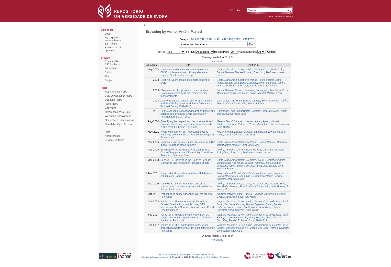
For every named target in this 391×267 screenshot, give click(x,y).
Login (108, 33)
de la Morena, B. (280, 186)
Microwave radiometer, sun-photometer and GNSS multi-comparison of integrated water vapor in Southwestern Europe (184, 72)
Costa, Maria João (273, 69)
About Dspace (113, 136)
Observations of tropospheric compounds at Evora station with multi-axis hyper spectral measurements (184, 93)
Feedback (225, 257)
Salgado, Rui (251, 85)
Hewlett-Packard (210, 257)
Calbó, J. (243, 124)
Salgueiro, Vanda (247, 79)
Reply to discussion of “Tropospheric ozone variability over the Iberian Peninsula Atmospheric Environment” (187, 134)
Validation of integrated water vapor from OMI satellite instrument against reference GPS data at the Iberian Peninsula (187, 217)
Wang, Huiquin (273, 207)
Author (108, 72)
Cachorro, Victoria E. (235, 217)
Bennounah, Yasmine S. (230, 230)
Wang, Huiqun (256, 217)
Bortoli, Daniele (225, 72)
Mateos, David (225, 121)
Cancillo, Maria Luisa (255, 165)
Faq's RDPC (112, 103)
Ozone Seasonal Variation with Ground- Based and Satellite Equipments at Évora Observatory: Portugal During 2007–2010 (186, 103)
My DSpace (111, 37)
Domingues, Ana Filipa (268, 90)
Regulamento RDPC (116, 91)
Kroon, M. (222, 189)
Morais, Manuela (269, 85)
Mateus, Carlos (234, 85)
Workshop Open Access (118, 116)
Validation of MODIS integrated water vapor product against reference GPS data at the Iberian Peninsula (187, 228)
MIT (196, 257)
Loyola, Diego (234, 207)
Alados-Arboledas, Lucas (256, 152)
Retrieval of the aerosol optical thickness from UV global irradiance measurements (187, 143)
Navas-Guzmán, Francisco (249, 72)
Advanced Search (284, 16)
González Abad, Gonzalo (230, 210)
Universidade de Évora (202, 255)
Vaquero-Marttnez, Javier (231, 201)
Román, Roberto (237, 220)
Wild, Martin (223, 127)
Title (107, 76)
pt (231, 10)
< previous (217, 61)
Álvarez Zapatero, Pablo (259, 204)
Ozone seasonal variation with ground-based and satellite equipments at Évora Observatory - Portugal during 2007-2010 (187, 114)
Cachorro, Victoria (227, 124)
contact (269, 16)
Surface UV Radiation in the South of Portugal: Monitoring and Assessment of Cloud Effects (186, 161)
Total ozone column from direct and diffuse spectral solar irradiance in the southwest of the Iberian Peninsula (186, 186)
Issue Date (111, 68)
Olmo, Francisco (232, 152)
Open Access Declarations (119, 120)
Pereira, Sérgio (264, 160)
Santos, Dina (232, 82)
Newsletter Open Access (118, 124)
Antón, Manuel (254, 69)
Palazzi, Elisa (274, 93)
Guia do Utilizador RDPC (119, 95)
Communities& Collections (112, 63)
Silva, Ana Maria (267, 82)
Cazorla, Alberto (243, 149)
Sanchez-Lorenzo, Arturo (247, 121)
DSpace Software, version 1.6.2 (156, 257)
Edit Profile (111, 43)
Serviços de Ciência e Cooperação (174, 255)
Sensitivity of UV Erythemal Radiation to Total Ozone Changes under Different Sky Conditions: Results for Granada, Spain (187, 152)
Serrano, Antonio (254, 162)
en (239, 10)
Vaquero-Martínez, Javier (231, 69)
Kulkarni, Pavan (256, 103)
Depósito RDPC (114, 99)
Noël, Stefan (252, 210)
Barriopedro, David (262, 176)
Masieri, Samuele (244, 90)
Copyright (110, 108)
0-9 (192, 39)
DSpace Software (114, 140)
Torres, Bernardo (279, 124)
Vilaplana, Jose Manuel (230, 165)
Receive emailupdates (113, 49)
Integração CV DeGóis (117, 112)
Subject (109, 80)
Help (107, 132)
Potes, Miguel (266, 79)
